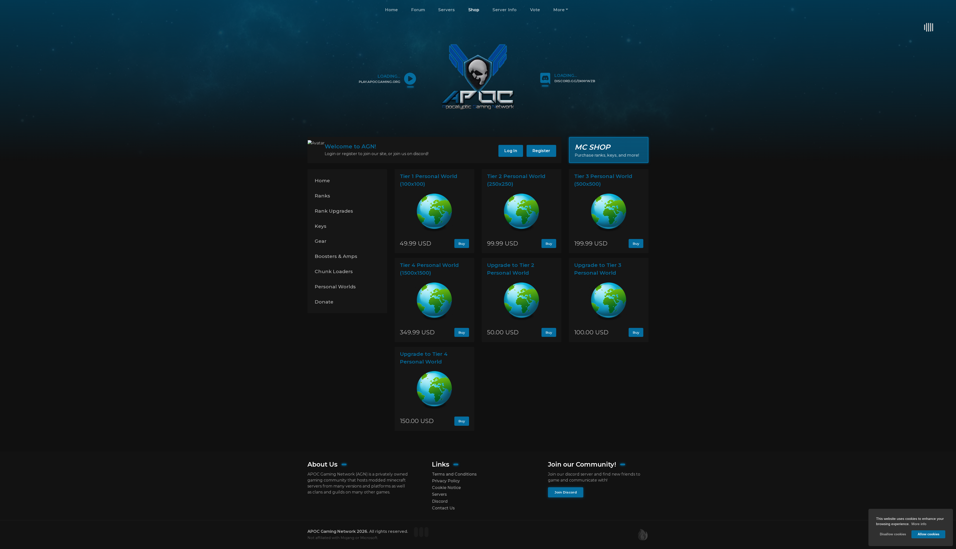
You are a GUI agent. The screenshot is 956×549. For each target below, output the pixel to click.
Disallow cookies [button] (893, 534)
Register (541, 150)
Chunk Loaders (334, 271)
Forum (418, 9)
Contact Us (443, 508)
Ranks (322, 196)
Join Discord (566, 492)
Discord (440, 501)
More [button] (559, 9)
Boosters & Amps (336, 256)
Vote (535, 9)
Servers (446, 9)
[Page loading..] (416, 532)
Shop (473, 9)
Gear (320, 241)
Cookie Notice (446, 487)
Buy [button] (461, 243)
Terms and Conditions (454, 474)
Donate (324, 302)
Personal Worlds (335, 287)
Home (391, 9)
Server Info (504, 9)
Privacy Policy (446, 481)
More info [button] (918, 524)
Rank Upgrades (334, 211)
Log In (510, 150)
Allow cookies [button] (928, 534)
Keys (320, 226)
